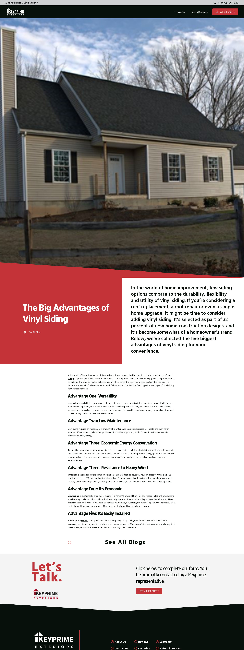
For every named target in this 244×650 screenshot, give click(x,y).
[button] (179, 11)
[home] (15, 11)
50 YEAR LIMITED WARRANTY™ (21, 2)
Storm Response (200, 12)
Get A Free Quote (225, 12)
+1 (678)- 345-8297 (228, 3)
